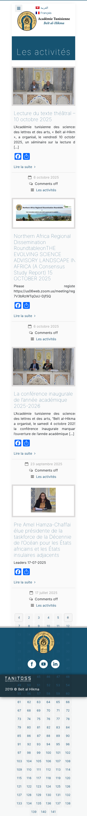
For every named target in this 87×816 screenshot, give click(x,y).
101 (58, 752)
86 (29, 735)
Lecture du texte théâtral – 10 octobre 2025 (44, 116)
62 (29, 702)
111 (39, 769)
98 (29, 752)
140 (43, 811)
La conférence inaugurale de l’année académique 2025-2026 (43, 400)
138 (68, 803)
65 (58, 702)
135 (38, 803)
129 (38, 795)
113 (58, 769)
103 (19, 761)
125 (58, 786)
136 (48, 803)
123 (38, 786)
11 (58, 626)
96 (68, 744)
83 (58, 727)
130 (48, 795)
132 (67, 795)
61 (19, 702)
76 (48, 719)
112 (48, 769)
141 (53, 811)
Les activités (46, 190)
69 (39, 710)
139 (34, 811)
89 (58, 735)
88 (48, 735)
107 (58, 761)
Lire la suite (23, 167)
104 (29, 761)
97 (19, 752)
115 (19, 778)
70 (48, 710)
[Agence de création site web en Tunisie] (18, 679)
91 (19, 744)
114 (67, 769)
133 (19, 803)
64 (48, 702)
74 (29, 719)
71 (58, 710)
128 (28, 795)
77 (58, 719)
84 (68, 727)
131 (58, 795)
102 (67, 752)
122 (29, 786)
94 (48, 744)
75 (39, 719)
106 (48, 761)
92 (29, 744)
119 (58, 778)
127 (19, 795)
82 (48, 727)
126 (67, 786)
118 (48, 778)
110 (29, 769)
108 (68, 761)
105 (38, 761)
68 (29, 710)
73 (19, 719)
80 (29, 727)
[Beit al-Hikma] (43, 23)
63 (39, 702)
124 (48, 786)
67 (19, 710)
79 (19, 727)
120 (67, 778)
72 (67, 710)
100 (48, 752)
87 (39, 735)
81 (38, 727)
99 (39, 752)
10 (48, 626)
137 (58, 803)
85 (19, 735)
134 (29, 803)
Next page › (68, 617)
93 (39, 744)
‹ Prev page (19, 617)
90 (68, 735)
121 (19, 786)
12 (67, 626)
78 (68, 719)
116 (29, 778)
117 (38, 778)
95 (58, 744)
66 (68, 702)
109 (19, 769)
